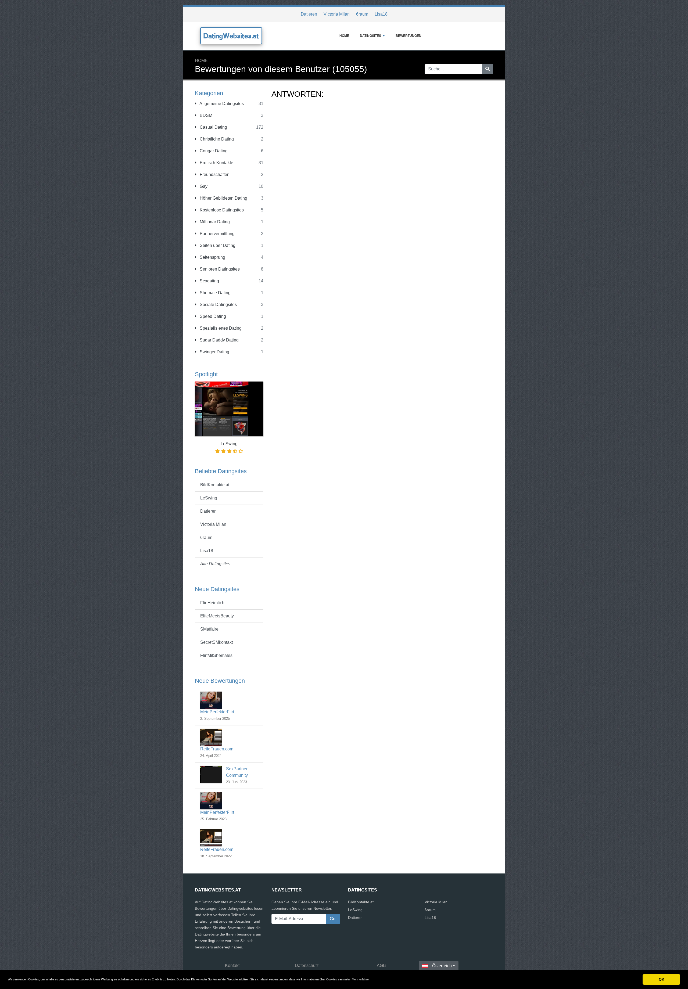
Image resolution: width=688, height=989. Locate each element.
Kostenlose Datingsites (221, 210)
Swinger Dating (214, 352)
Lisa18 (381, 14)
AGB (381, 965)
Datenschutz (307, 965)
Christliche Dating (216, 139)
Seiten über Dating (217, 245)
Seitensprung (212, 257)
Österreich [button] (442, 965)
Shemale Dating (215, 292)
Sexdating (209, 281)
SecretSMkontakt (216, 642)
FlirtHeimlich (212, 602)
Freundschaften (214, 174)
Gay (203, 186)
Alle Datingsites (215, 564)
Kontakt (232, 965)
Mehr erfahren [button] (361, 979)
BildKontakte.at (214, 485)
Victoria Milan (337, 14)
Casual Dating (213, 127)
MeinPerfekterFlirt (217, 712)
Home (344, 36)
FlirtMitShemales (216, 655)
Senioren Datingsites (219, 269)
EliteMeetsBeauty (217, 616)
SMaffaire (209, 629)
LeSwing (208, 498)
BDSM (205, 115)
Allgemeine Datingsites (221, 103)
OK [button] (661, 979)
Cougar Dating (213, 151)
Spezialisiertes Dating (220, 328)
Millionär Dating (214, 222)
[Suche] (487, 69)
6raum (362, 14)
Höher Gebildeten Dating (223, 198)
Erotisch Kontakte (216, 162)
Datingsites (370, 36)
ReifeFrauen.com (216, 749)
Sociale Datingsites (218, 304)
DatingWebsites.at (231, 35)
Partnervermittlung (217, 233)
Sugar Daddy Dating (219, 340)
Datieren (309, 14)
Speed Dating (212, 316)
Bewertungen (408, 36)
